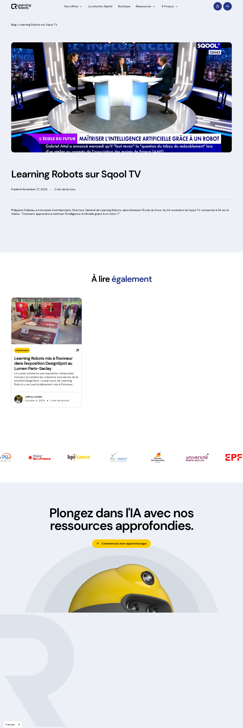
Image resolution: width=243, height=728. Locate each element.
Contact (196, 686)
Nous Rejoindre (112, 699)
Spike (150, 699)
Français (10, 724)
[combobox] (13, 724)
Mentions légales (98, 720)
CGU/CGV (118, 720)
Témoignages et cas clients (119, 679)
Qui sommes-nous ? (116, 673)
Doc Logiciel (154, 673)
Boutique (124, 6)
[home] (21, 6)
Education (66, 673)
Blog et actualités (114, 686)
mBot (150, 692)
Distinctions (110, 692)
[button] (74, 6)
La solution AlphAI (100, 6)
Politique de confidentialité (68, 720)
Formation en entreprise (74, 679)
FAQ (149, 705)
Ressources (143, 6)
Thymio (151, 686)
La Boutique (198, 679)
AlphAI (151, 679)
